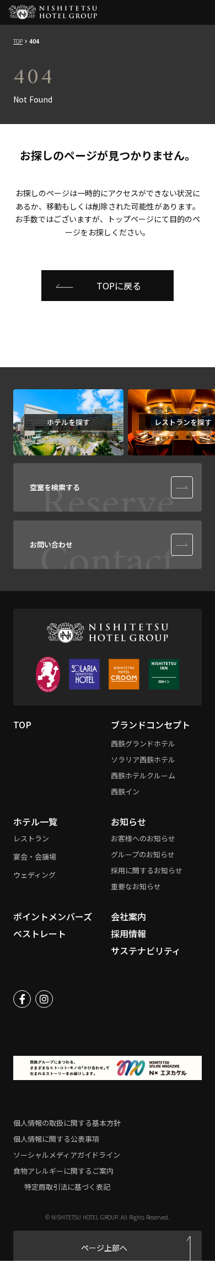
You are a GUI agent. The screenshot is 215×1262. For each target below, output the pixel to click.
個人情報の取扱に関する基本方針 (67, 1122)
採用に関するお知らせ (146, 870)
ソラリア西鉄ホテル (143, 759)
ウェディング (34, 874)
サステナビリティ (146, 950)
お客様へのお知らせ (143, 838)
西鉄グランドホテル (143, 743)
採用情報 (128, 933)
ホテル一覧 (35, 821)
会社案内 (128, 916)
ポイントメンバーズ (52, 916)
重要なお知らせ (136, 886)
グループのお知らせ (143, 854)
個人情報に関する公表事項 (56, 1138)
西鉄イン (125, 791)
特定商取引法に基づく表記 (67, 1186)
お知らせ (128, 821)
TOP (18, 41)
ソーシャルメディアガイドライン (66, 1154)
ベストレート (39, 933)
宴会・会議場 (34, 856)
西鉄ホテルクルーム (143, 775)
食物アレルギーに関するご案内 (63, 1170)
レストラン (31, 838)
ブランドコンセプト (150, 724)
